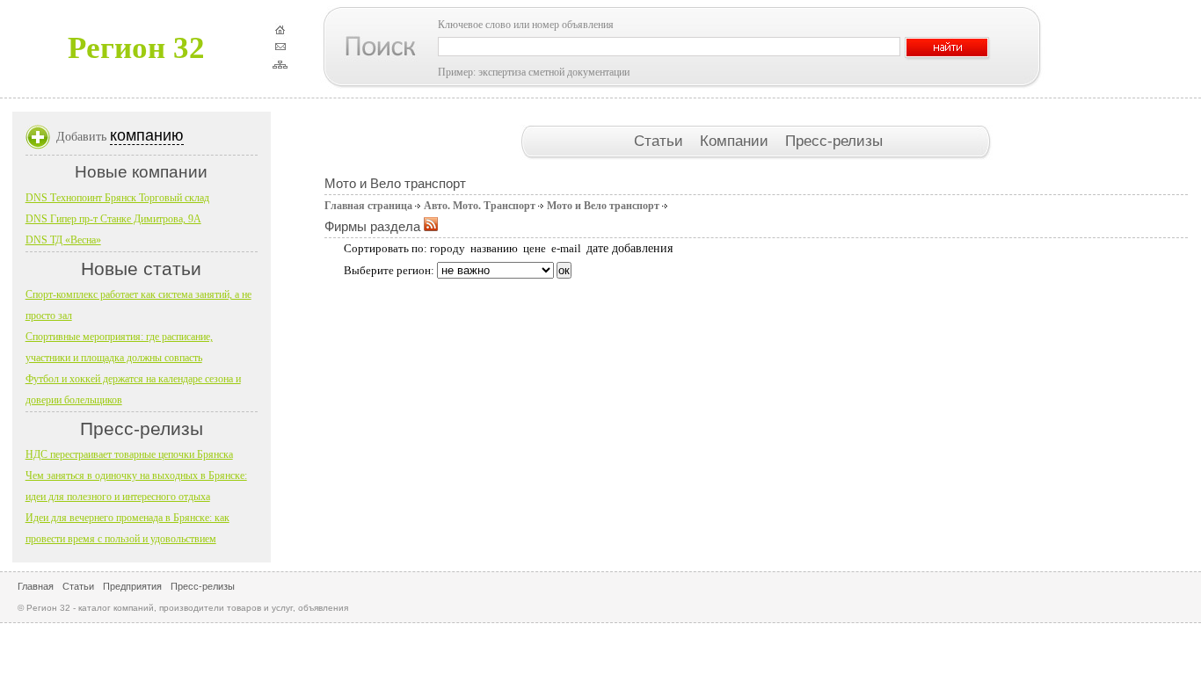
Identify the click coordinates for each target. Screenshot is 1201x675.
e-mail (566, 248)
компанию (147, 135)
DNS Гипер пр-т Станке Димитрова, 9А (113, 219)
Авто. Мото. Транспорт (479, 206)
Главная (36, 586)
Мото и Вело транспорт (603, 206)
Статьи (661, 140)
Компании (736, 140)
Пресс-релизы (834, 140)
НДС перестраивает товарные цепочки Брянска (129, 454)
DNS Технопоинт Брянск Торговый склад (117, 198)
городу (447, 248)
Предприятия (132, 586)
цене (534, 248)
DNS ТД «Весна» (63, 240)
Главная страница (368, 206)
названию (494, 248)
